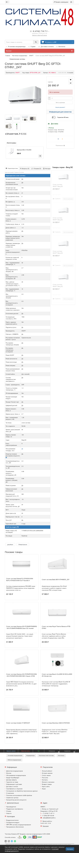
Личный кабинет (47, 771)
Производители (11, 807)
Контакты (45, 780)
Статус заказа (46, 775)
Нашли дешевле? (60, 107)
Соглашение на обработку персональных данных (22, 791)
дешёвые (10, 544)
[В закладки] (71, 79)
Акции (44, 789)
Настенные (61, 755)
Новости (8, 813)
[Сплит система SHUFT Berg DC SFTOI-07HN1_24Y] (24, 94)
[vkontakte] (6, 841)
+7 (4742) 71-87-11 (48, 813)
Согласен (70, 849)
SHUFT (31, 55)
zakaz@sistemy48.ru (49, 818)
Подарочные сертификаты (14, 809)
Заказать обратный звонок (39, 35)
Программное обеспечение (15, 827)
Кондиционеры (30, 755)
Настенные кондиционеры (19, 55)
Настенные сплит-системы (46, 755)
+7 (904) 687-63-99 (48, 815)
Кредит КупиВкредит (12, 777)
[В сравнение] (71, 82)
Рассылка (45, 777)
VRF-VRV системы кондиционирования (18, 825)
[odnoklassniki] (9, 841)
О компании (10, 793)
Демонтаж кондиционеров (14, 771)
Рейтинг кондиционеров (14, 760)
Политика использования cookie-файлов (19, 795)
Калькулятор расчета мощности (16, 800)
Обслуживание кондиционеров (16, 775)
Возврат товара (47, 784)
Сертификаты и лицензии (14, 789)
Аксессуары (11, 143)
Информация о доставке (14, 784)
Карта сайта (46, 786)
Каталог (9, 51)
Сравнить (57, 198)
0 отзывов (70, 72)
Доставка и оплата (12, 786)
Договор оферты (11, 780)
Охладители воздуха (12, 822)
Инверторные (22, 544)
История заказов (47, 773)
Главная (7, 55)
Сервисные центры (12, 797)
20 (22, 449)
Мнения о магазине (48, 782)
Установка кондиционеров (15, 755)
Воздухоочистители (12, 820)
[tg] (12, 841)
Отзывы (8, 811)
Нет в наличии (60, 102)
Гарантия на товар (12, 782)
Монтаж (8, 773)
